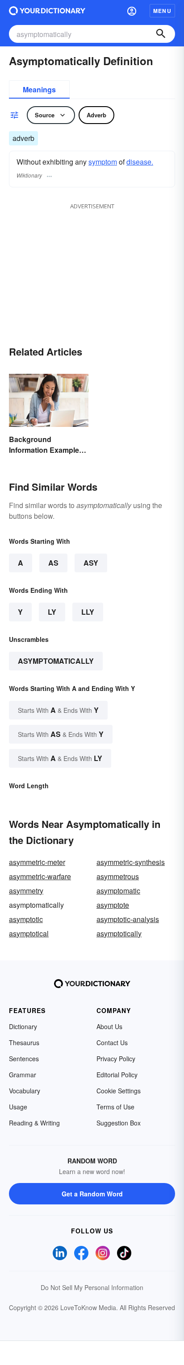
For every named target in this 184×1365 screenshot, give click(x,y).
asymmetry (26, 890)
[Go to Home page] (47, 10)
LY (52, 612)
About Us (109, 1026)
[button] (131, 10)
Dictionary (23, 1026)
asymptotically (119, 933)
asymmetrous (117, 876)
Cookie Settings (118, 1090)
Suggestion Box (118, 1122)
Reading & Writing (34, 1122)
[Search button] (160, 34)
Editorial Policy (117, 1074)
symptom (102, 162)
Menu (162, 11)
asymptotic (26, 919)
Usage (18, 1106)
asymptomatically (56, 661)
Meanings (39, 89)
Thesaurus (24, 1042)
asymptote (112, 905)
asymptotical (29, 933)
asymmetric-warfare (40, 876)
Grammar (22, 1074)
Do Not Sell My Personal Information (92, 1287)
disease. (139, 162)
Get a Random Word (92, 1193)
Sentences (24, 1058)
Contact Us (112, 1042)
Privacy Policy (115, 1058)
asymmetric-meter (37, 862)
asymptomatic (118, 890)
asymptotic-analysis (127, 919)
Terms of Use (115, 1106)
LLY (87, 612)
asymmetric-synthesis (130, 862)
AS (53, 563)
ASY (91, 563)
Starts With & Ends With (58, 710)
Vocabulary (24, 1090)
